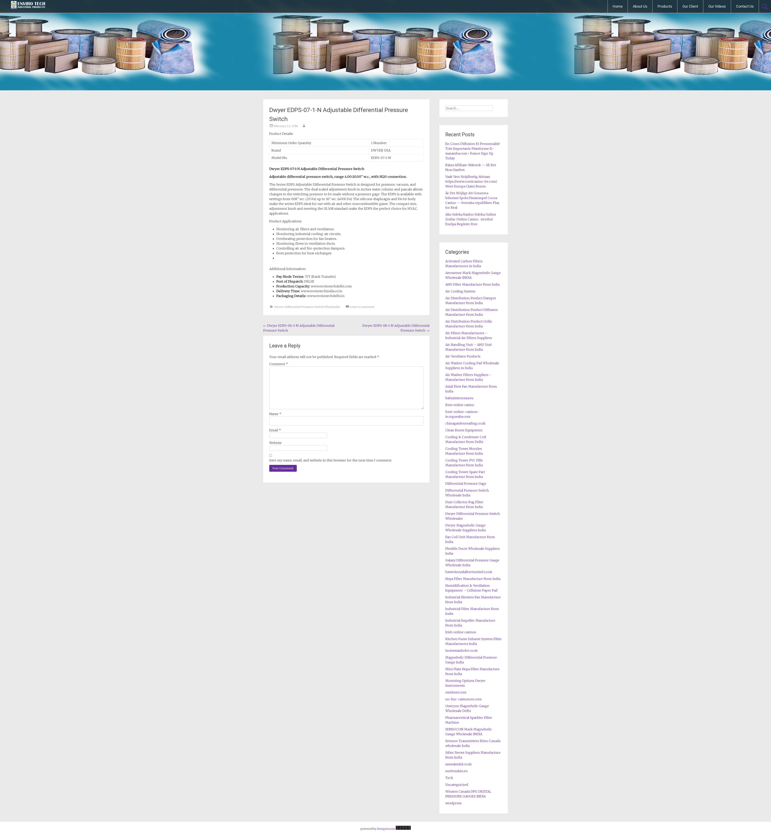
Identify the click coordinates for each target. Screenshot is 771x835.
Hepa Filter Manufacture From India (472, 579)
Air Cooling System (460, 291)
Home (618, 6)
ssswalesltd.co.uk (458, 764)
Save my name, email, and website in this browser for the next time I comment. (330, 460)
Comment (278, 364)
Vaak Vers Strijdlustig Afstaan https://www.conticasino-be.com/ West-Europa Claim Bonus (471, 181)
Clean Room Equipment (463, 430)
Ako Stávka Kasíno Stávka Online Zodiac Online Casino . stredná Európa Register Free (470, 219)
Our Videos (717, 6)
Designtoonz (386, 829)
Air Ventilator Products (462, 356)
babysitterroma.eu (459, 398)
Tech (449, 778)
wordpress (453, 803)
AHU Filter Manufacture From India (472, 284)
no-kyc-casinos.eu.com (463, 699)
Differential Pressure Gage (465, 484)
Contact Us (745, 6)
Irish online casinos (460, 632)
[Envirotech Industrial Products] (28, 6)
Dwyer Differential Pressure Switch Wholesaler (307, 307)
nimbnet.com (455, 692)
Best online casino (459, 405)
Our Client (690, 6)
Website (275, 443)
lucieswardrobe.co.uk (461, 651)
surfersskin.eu (456, 771)
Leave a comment (362, 307)
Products (665, 6)
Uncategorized (456, 785)
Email (275, 430)
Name (275, 414)
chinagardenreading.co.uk (465, 423)
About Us (640, 6)
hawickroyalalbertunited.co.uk (468, 572)
